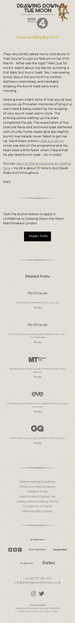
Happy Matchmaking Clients (37, 501)
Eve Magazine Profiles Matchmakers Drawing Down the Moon (37, 405)
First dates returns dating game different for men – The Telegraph (37, 336)
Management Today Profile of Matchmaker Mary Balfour (37, 370)
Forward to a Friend (37, 506)
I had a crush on (51, 141)
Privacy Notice (38, 604)
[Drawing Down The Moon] (37, 7)
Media (37, 307)
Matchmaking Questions (37, 481)
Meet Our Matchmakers (37, 486)
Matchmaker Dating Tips (37, 496)
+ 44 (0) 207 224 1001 (37, 578)
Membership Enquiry (37, 511)
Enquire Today (38, 236)
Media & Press (37, 491)
